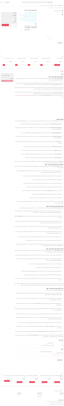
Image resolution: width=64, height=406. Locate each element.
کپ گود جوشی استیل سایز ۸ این (28, 258)
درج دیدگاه (58, 354)
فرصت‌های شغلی (61, 394)
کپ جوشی (26, 12)
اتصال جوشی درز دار (13, 22)
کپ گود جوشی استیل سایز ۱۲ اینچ (22, 95)
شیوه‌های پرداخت (40, 394)
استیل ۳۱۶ (10, 19)
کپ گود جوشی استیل (34, 20)
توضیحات (62, 70)
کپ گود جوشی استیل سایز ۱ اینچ (26, 20)
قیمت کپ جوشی (26, 16)
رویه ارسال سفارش (39, 395)
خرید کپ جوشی (32, 13)
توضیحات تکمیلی (58, 70)
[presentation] (62, 57)
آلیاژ (15, 18)
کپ (27, 19)
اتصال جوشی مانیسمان (6, 22)
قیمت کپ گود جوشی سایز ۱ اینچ (32, 19)
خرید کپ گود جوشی (27, 13)
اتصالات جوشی (30, 12)
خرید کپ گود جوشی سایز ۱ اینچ (33, 16)
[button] (32, 67)
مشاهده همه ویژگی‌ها (27, 29)
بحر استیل (34, 12)
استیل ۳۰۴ (14, 19)
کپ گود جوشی (21, 19)
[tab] (61, 71)
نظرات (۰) (53, 70)
